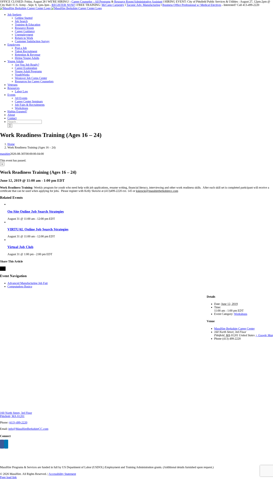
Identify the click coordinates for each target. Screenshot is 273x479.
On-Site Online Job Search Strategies (35, 211)
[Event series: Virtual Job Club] (54, 254)
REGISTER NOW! (63, 4)
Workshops (240, 313)
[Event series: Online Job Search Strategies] (57, 218)
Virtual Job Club (20, 247)
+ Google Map (264, 335)
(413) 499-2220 (18, 422)
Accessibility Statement (62, 473)
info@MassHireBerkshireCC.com (28, 428)
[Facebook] (2, 444)
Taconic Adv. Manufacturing (143, 4)
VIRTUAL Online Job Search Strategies (37, 229)
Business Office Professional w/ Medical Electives (191, 4)
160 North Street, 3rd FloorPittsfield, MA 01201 (16, 414)
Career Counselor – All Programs (91, 1)
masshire (5, 153)
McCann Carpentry (113, 4)
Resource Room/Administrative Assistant (138, 1)
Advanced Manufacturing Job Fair (27, 283)
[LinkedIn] (6, 444)
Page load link (8, 477)
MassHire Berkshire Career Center (234, 328)
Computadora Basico (19, 286)
